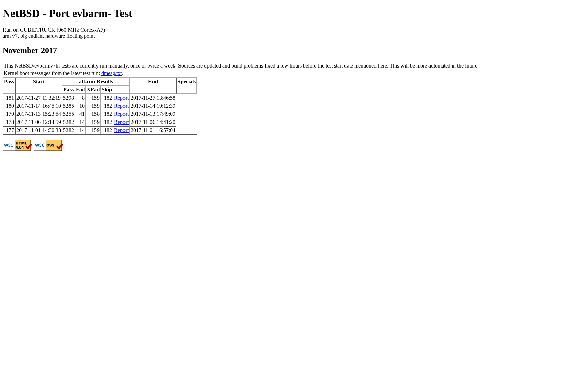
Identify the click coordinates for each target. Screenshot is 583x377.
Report (121, 98)
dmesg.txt (111, 73)
